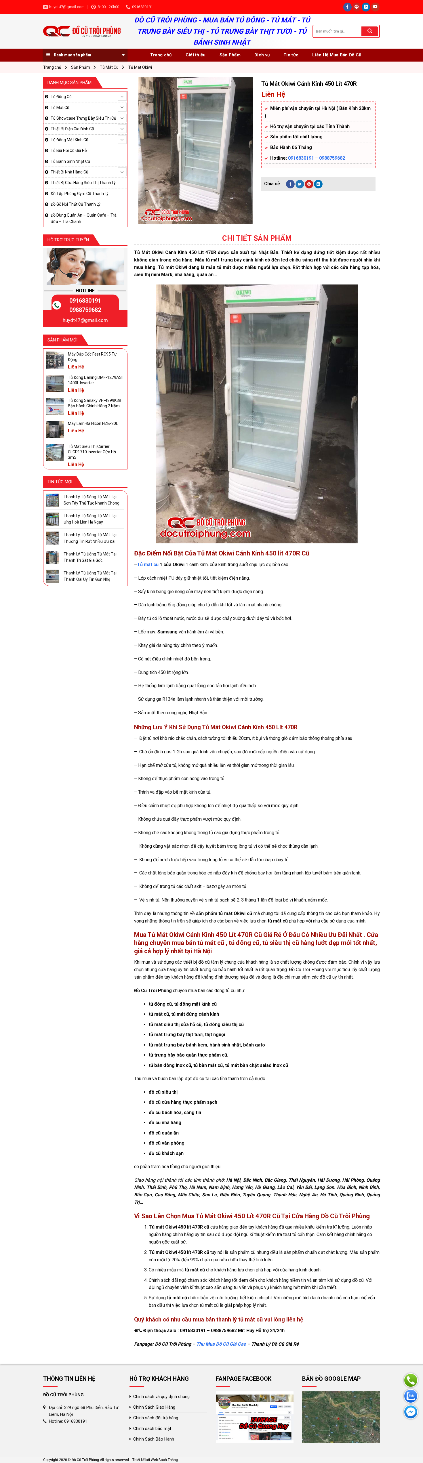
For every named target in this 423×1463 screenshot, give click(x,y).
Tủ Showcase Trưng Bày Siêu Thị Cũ (83, 118)
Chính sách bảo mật (152, 1428)
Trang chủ (161, 55)
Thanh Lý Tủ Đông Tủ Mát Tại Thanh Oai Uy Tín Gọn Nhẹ (90, 576)
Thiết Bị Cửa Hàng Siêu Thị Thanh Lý (83, 182)
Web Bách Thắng (164, 1460)
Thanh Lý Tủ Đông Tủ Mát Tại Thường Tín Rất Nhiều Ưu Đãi (90, 537)
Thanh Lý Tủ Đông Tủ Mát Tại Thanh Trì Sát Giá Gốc (90, 557)
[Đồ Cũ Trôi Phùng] (83, 31)
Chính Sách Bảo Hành (153, 1439)
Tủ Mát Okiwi (140, 67)
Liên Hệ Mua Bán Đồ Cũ (336, 55)
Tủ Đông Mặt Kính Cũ (69, 139)
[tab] (257, 238)
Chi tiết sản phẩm (257, 238)
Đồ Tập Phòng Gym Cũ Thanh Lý (79, 193)
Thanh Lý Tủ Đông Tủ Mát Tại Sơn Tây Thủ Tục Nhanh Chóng (91, 499)
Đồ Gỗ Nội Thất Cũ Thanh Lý (75, 204)
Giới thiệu (196, 55)
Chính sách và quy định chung (161, 1396)
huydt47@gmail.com (85, 320)
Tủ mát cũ (148, 564)
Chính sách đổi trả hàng (155, 1417)
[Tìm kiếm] (369, 31)
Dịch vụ (262, 55)
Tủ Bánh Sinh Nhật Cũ (70, 161)
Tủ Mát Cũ (109, 67)
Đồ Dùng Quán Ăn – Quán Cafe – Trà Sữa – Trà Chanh (84, 218)
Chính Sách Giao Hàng (154, 1407)
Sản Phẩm (230, 55)
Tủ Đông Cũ (61, 96)
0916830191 (301, 158)
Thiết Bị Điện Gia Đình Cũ (72, 129)
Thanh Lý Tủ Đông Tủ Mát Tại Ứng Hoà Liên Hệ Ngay (90, 518)
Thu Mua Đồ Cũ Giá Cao (221, 1344)
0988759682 (332, 158)
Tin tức (290, 55)
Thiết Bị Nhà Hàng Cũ (69, 172)
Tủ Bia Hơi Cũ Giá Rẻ (69, 150)
